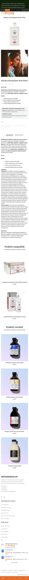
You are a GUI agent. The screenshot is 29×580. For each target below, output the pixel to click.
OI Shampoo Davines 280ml (14, 465)
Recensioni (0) (19, 135)
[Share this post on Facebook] (1, 129)
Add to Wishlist (2, 122)
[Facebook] (1, 497)
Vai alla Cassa (4, 537)
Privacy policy (18, 9)
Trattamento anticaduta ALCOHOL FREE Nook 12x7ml (14, 282)
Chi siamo (4, 486)
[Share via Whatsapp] (7, 129)
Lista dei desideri (5, 531)
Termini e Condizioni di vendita (8, 515)
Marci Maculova (9, 556)
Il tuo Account (4, 528)
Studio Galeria (24, 574)
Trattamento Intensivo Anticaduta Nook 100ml (14, 316)
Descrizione (9, 135)
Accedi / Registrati (5, 526)
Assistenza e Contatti (6, 507)
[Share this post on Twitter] (3, 129)
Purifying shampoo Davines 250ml (14, 397)
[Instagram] (4, 497)
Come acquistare (4, 504)
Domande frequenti (5, 510)
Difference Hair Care (9, 125)
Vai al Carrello (4, 534)
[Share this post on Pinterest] (5, 129)
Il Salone (4, 487)
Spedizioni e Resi (4, 513)
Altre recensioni (14, 562)
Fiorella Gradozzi (9, 549)
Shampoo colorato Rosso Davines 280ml (14, 431)
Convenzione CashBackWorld (9, 491)
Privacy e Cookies (5, 518)
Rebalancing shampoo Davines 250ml (15, 362)
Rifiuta (12, 9)
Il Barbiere (4, 489)
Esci (2, 540)
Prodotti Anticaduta (17, 125)
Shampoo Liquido (7, 126)
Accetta (7, 9)
